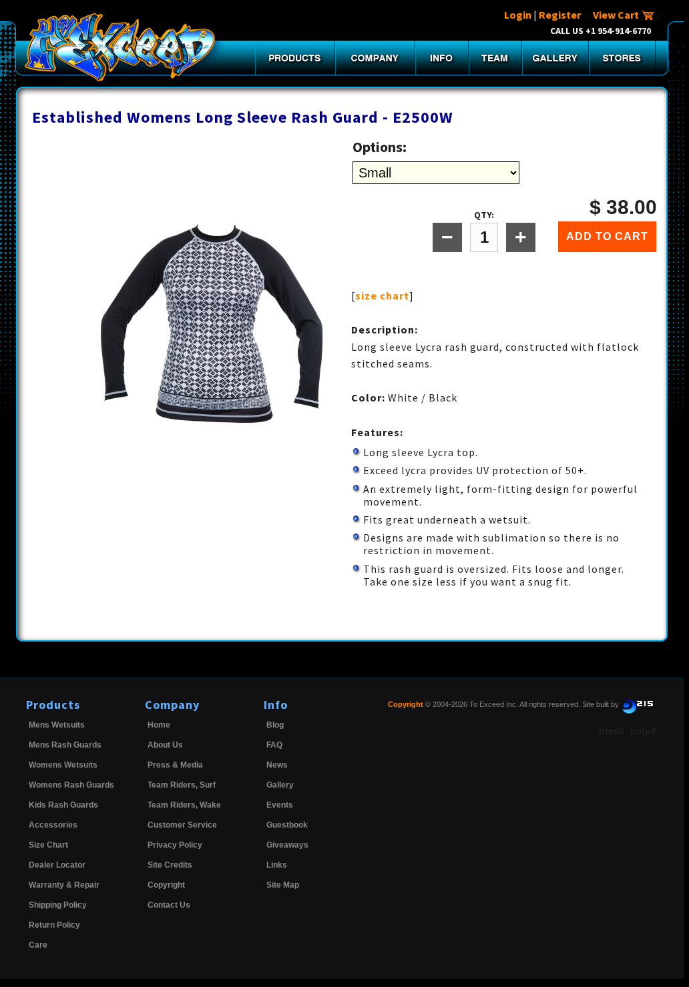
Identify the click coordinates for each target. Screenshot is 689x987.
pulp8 (643, 731)
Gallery (280, 785)
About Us (165, 745)
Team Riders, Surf (182, 785)
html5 (611, 731)
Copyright (166, 885)
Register (560, 14)
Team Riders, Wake (184, 805)
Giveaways (287, 845)
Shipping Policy (58, 905)
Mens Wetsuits (57, 725)
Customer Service (182, 825)
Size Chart (48, 845)
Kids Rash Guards (63, 805)
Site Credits (170, 865)
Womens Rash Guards (71, 785)
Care (38, 945)
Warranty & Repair (64, 885)
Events (279, 805)
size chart (382, 295)
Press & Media (175, 765)
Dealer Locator (57, 865)
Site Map (282, 885)
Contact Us (169, 905)
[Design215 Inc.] (637, 704)
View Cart (617, 14)
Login (517, 14)
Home (159, 725)
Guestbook (287, 825)
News (277, 765)
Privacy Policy (175, 845)
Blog (275, 725)
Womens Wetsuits (63, 765)
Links (276, 865)
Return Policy (54, 925)
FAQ (274, 745)
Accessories (53, 825)
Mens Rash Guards (65, 745)
